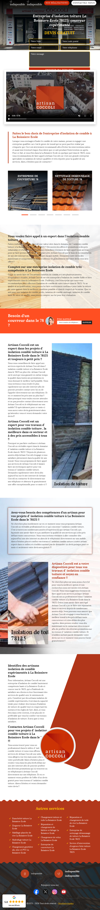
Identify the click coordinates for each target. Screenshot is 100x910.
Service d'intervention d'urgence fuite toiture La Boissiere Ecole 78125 (80, 847)
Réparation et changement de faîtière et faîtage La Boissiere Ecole (50, 828)
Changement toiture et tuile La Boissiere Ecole (51, 818)
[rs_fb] (36, 892)
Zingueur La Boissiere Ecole (22, 827)
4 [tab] (50, 214)
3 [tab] (41, 214)
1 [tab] (24, 214)
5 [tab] (58, 214)
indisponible (72, 871)
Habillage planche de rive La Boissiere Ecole (22, 834)
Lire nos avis (14, 905)
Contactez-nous (84, 3)
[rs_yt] (63, 892)
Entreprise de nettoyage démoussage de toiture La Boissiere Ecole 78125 (80, 834)
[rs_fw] (45, 892)
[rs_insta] (54, 892)
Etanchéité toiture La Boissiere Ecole (22, 820)
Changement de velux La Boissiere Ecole (51, 838)
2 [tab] (33, 214)
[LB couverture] (57, 745)
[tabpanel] (27, 191)
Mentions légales (65, 903)
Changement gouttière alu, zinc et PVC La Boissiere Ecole (22, 850)
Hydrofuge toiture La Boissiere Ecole (21, 841)
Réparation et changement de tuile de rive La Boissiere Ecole (79, 821)
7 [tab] (75, 214)
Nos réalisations (57, 3)
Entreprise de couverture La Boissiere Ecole (48, 847)
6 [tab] (67, 214)
